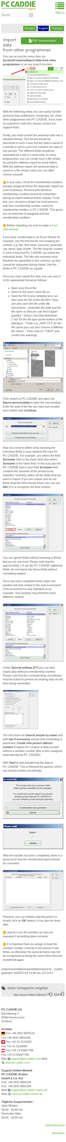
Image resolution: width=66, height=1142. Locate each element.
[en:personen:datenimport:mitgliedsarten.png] (33, 889)
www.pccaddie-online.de (27, 1093)
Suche (31, 15)
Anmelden (58, 1133)
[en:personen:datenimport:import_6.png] (33, 836)
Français (57, 28)
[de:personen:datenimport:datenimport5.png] (33, 85)
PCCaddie (18, 5)
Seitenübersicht (55, 1125)
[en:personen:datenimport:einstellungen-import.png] (20, 709)
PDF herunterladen (44, 40)
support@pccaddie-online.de (29, 1090)
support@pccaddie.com (26, 1058)
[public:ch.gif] (3, 1041)
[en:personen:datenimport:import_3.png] (33, 632)
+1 (62, 994)
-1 (51, 994)
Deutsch (30, 28)
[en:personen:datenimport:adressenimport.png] (33, 429)
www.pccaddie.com (17, 1062)
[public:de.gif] (3, 1033)
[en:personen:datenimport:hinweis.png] (33, 797)
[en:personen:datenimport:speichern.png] (33, 366)
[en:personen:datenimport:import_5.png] (33, 522)
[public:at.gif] (3, 1050)
